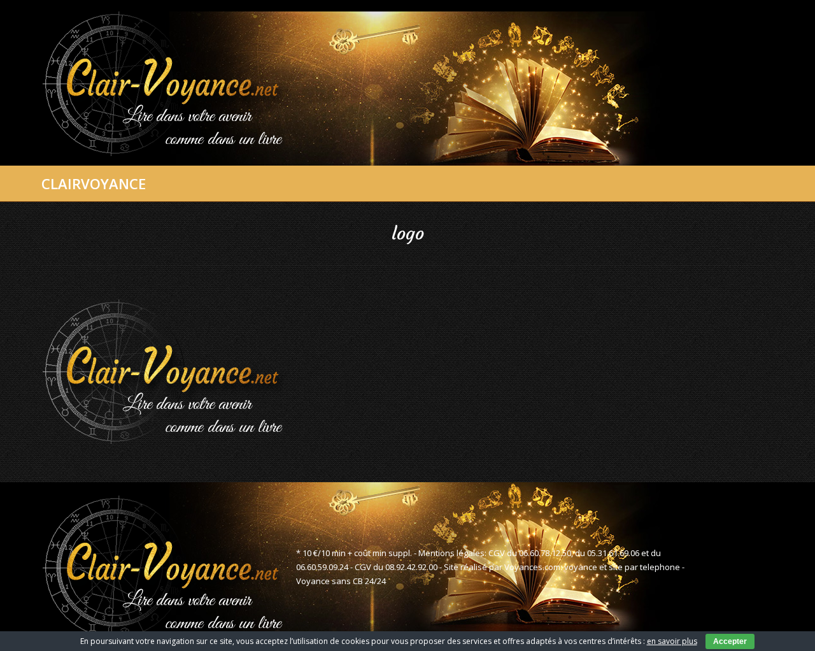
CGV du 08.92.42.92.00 (396, 567)
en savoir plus (672, 641)
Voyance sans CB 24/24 (341, 581)
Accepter (730, 641)
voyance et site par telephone (622, 567)
